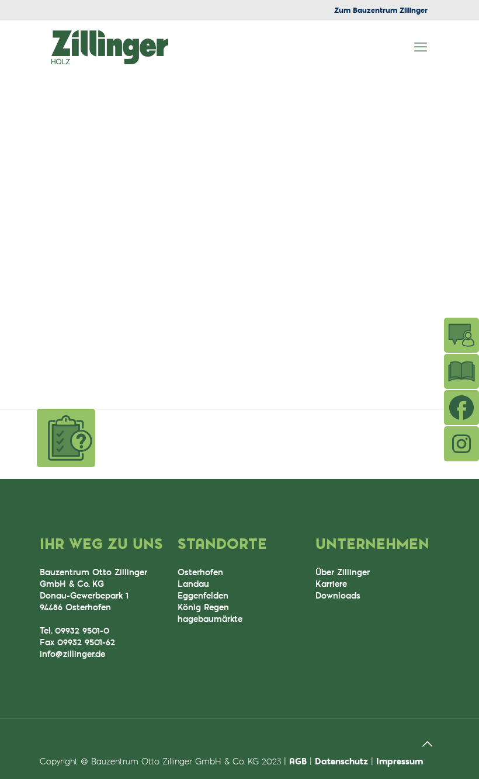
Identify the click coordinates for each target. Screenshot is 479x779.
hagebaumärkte (210, 618)
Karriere (331, 583)
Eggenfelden (203, 595)
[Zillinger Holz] (109, 46)
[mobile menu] (421, 47)
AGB (298, 761)
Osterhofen (200, 572)
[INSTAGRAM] (461, 443)
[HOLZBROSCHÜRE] (461, 371)
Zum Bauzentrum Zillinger (381, 10)
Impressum (399, 761)
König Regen (203, 607)
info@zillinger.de (72, 653)
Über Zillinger (342, 572)
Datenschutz (341, 761)
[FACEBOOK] (461, 407)
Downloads (337, 595)
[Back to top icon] (427, 743)
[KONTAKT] (461, 335)
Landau (193, 583)
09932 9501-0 (82, 630)
